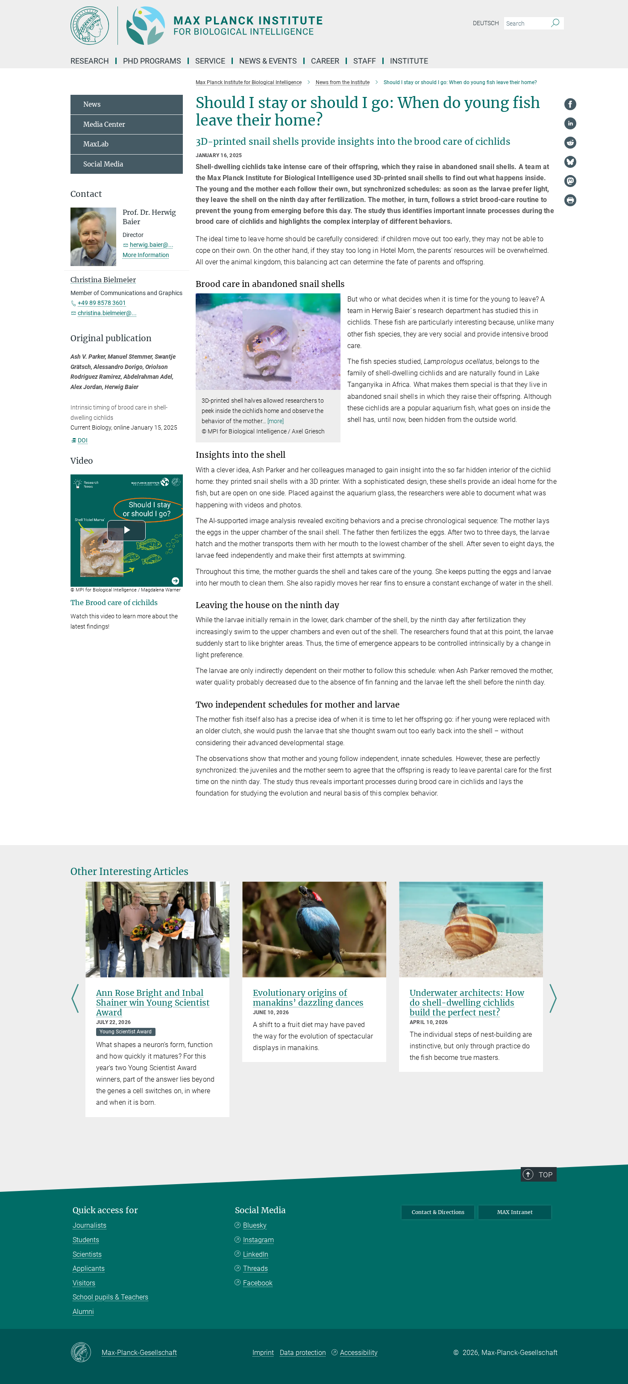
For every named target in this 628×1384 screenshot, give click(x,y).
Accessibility (359, 1353)
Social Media (103, 164)
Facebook (258, 1283)
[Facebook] (570, 104)
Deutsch (486, 23)
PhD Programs (152, 61)
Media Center (104, 124)
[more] (275, 421)
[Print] (570, 200)
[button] (333, 383)
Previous (75, 999)
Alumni (83, 1312)
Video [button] (81, 461)
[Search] (555, 23)
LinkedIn (255, 1254)
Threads (255, 1268)
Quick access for (105, 1210)
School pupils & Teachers (110, 1297)
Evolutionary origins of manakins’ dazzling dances (308, 998)
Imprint (263, 1353)
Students (86, 1240)
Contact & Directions (438, 1212)
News (92, 104)
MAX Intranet (515, 1212)
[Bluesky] (570, 161)
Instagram (258, 1240)
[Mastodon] (570, 181)
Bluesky (255, 1225)
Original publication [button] (111, 338)
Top (545, 1174)
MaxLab (96, 144)
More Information (146, 255)
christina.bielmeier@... (107, 313)
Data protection (303, 1353)
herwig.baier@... (151, 244)
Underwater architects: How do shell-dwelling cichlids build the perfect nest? (467, 1003)
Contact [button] (86, 194)
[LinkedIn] (570, 123)
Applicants (89, 1268)
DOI (83, 440)
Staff (364, 61)
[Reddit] (570, 142)
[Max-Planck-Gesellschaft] (86, 1353)
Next (553, 999)
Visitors (84, 1283)
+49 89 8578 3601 (102, 302)
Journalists (89, 1225)
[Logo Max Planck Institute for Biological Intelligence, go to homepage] (230, 25)
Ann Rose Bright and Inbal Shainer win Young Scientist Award (153, 1003)
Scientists (87, 1254)
